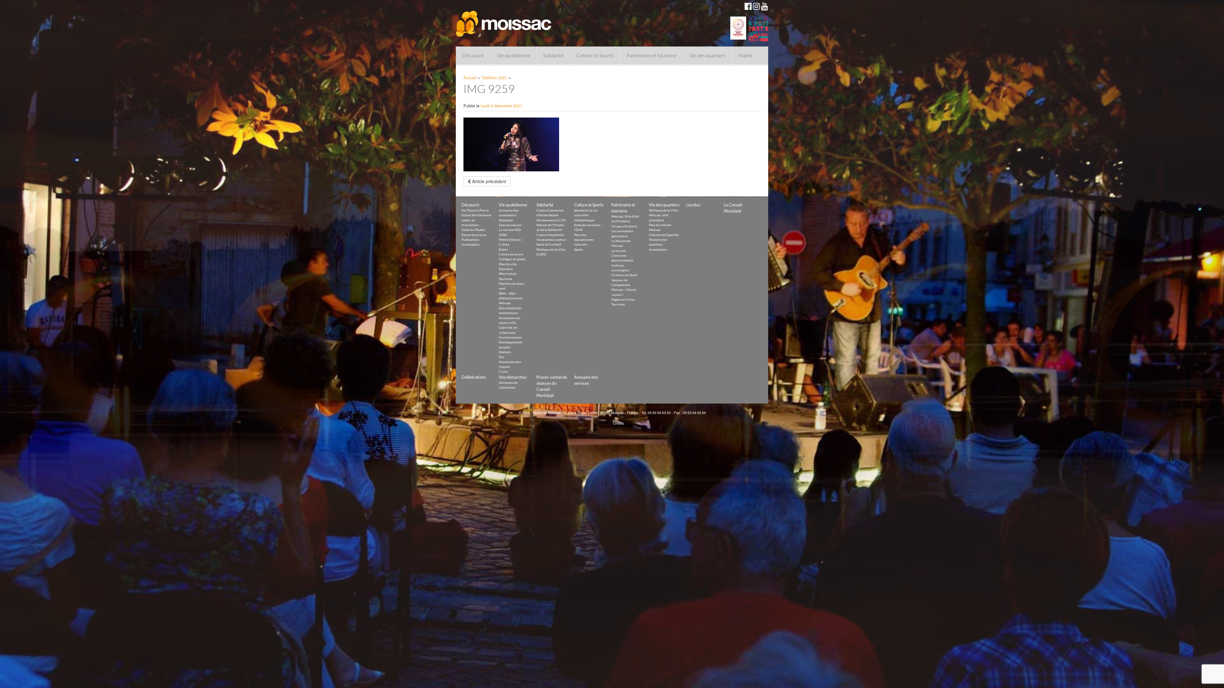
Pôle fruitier (508, 274)
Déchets (505, 352)
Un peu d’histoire (624, 226)
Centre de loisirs (511, 254)
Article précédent (488, 181)
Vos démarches (513, 377)
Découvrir (473, 55)
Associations (658, 249)
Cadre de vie (508, 327)
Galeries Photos (473, 230)
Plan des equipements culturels (584, 240)
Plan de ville (508, 264)
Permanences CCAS (550, 220)
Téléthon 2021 (494, 78)
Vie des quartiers (707, 55)
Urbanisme (507, 332)
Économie (506, 269)
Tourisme (505, 279)
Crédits (618, 423)
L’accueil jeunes (510, 225)
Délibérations (474, 377)
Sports (578, 249)
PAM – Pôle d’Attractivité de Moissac (510, 298)
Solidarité (553, 55)
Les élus (693, 204)
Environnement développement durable (510, 342)
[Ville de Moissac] (504, 21)
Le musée (618, 251)
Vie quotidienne (514, 55)
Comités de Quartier (664, 235)
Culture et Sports (595, 55)
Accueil (470, 78)
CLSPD (541, 254)
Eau (501, 357)
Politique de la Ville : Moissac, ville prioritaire (664, 215)
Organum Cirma (623, 299)
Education (506, 220)
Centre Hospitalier (550, 235)
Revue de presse (474, 235)
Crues (503, 371)
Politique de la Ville (550, 249)
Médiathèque (584, 220)
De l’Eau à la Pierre (475, 210)
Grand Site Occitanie (476, 215)
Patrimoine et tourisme (652, 55)
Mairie (745, 55)
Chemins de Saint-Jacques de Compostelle (624, 280)
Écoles (503, 249)
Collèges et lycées (512, 259)
